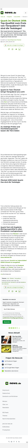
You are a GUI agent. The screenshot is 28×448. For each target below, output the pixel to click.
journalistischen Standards (9, 282)
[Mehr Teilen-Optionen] (19, 49)
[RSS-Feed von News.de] (19, 441)
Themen (4, 415)
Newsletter (5, 407)
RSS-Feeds (5, 412)
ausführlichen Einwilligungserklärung (13, 318)
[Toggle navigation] (25, 12)
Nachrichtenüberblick (8, 419)
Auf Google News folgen (11, 367)
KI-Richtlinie (5, 427)
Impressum (5, 390)
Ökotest (12, 278)
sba (2, 274)
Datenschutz (6, 393)
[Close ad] (1, 9)
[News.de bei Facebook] (14, 441)
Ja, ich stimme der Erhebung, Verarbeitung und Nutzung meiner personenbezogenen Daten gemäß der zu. (14, 315)
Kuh (8, 278)
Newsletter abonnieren (11, 371)
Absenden (7, 322)
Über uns (5, 404)
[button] (14, 45)
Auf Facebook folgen (10, 361)
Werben (4, 401)
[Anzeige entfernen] (27, 442)
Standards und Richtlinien (10, 396)
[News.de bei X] (16, 441)
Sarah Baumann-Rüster (14, 40)
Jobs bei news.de (7, 424)
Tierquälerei (17, 278)
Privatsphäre (6, 430)
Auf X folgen (8, 364)
